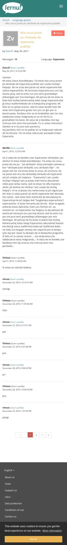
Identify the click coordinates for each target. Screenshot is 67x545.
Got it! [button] (33, 539)
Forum (5, 20)
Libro (7, 496)
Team (8, 483)
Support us (11, 490)
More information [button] (52, 530)
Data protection (13, 503)
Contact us (10, 516)
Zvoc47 (9, 51)
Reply (59, 33)
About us (10, 477)
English (8, 470)
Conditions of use (14, 509)
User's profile (18, 67)
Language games (22, 20)
